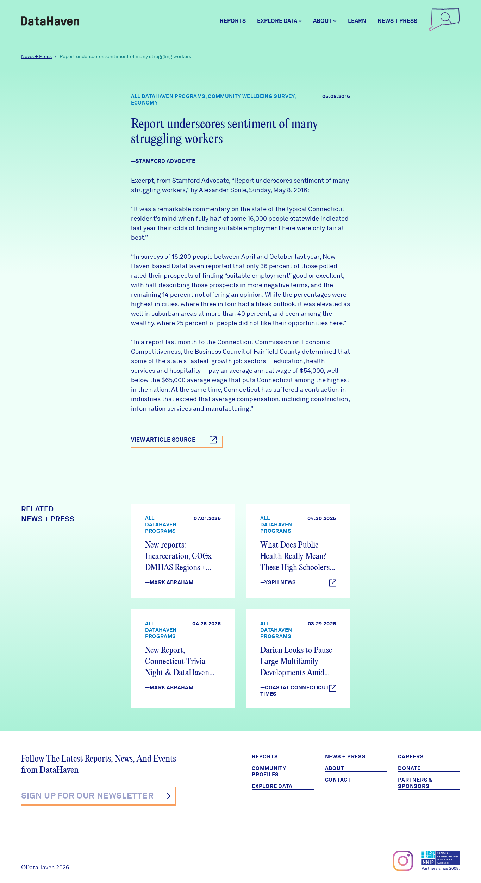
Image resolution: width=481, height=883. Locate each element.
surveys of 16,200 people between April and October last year (230, 256)
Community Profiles (269, 771)
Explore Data (272, 786)
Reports (233, 21)
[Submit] (166, 796)
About (334, 768)
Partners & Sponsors (415, 783)
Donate (409, 768)
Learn (357, 21)
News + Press (397, 21)
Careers (411, 756)
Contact (338, 780)
